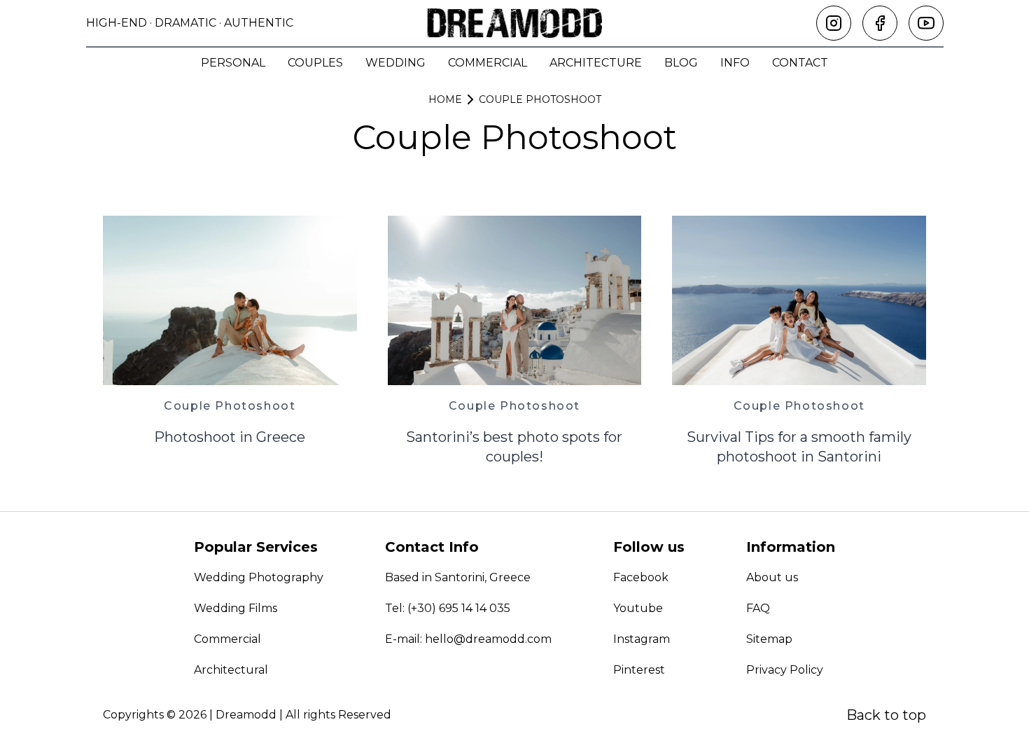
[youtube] (926, 23)
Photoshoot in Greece (229, 437)
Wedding (395, 62)
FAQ (758, 608)
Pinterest (639, 669)
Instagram (641, 639)
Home (445, 99)
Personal (233, 62)
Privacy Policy (784, 669)
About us (772, 577)
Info (735, 62)
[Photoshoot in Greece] (230, 300)
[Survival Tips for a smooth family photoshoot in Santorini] (799, 300)
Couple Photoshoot (540, 99)
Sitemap (769, 639)
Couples (315, 62)
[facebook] (879, 23)
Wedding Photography (258, 577)
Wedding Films (235, 608)
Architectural (231, 669)
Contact (800, 62)
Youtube (638, 608)
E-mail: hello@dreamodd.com (468, 639)
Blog (681, 62)
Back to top (886, 715)
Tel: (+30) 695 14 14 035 (447, 608)
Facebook (640, 577)
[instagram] (833, 23)
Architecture (596, 62)
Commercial (487, 62)
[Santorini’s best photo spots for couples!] (515, 300)
